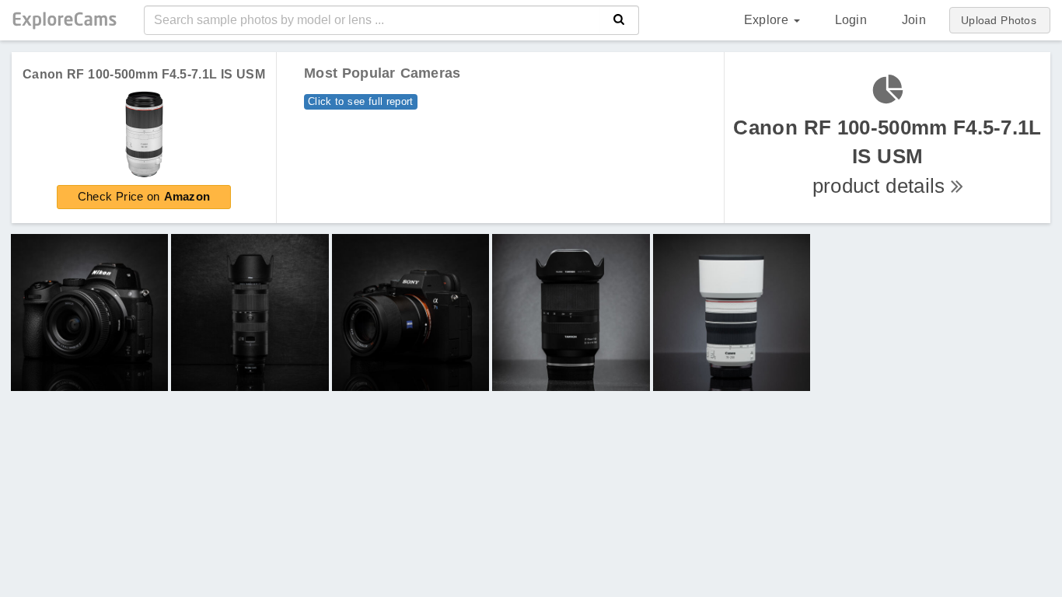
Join (914, 19)
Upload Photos (998, 20)
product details (887, 156)
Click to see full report (361, 101)
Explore (768, 19)
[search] (619, 20)
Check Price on (144, 196)
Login (851, 19)
